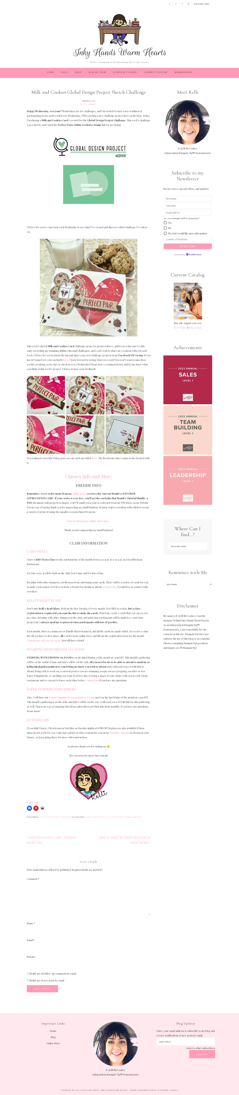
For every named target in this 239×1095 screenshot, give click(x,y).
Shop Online (195, 327)
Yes (170, 222)
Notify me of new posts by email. (47, 980)
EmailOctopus (195, 255)
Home (53, 1031)
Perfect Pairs (124, 817)
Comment (33, 878)
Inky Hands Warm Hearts (119, 36)
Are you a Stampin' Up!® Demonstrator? (181, 218)
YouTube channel (120, 732)
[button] (165, 222)
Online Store (53, 1043)
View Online (180, 327)
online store (79, 493)
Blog (53, 1037)
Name (31, 923)
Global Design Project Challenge (55, 817)
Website (31, 956)
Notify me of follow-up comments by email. (53, 973)
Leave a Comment (88, 104)
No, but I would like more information (187, 233)
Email (31, 940)
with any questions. (44, 640)
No (169, 228)
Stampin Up (136, 817)
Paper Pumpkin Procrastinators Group (72, 697)
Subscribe (202, 1054)
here (94, 458)
